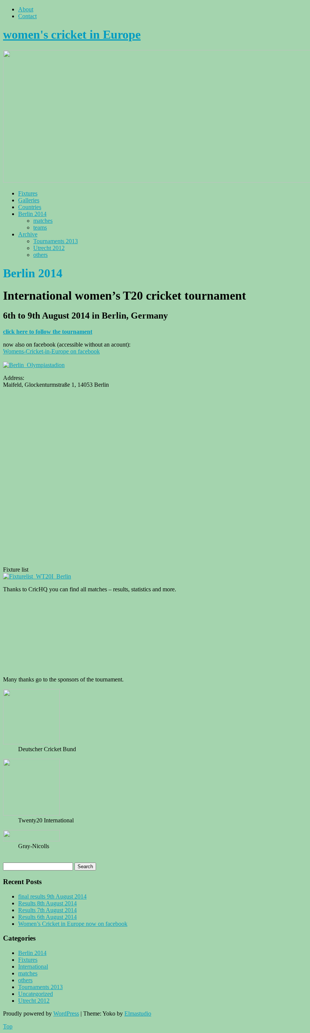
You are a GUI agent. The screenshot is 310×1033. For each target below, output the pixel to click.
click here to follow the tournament (47, 331)
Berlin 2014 (32, 214)
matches (43, 220)
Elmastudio (137, 1013)
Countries (29, 207)
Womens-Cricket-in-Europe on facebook (51, 351)
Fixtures (27, 193)
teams (40, 227)
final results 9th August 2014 (52, 896)
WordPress (66, 1013)
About (25, 9)
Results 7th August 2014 (47, 910)
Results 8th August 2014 (47, 903)
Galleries (28, 200)
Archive (27, 234)
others (40, 255)
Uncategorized (35, 994)
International (33, 966)
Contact (27, 16)
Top (7, 1026)
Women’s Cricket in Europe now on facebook (72, 923)
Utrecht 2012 (49, 248)
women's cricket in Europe (72, 34)
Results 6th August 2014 (47, 917)
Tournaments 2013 (55, 241)
